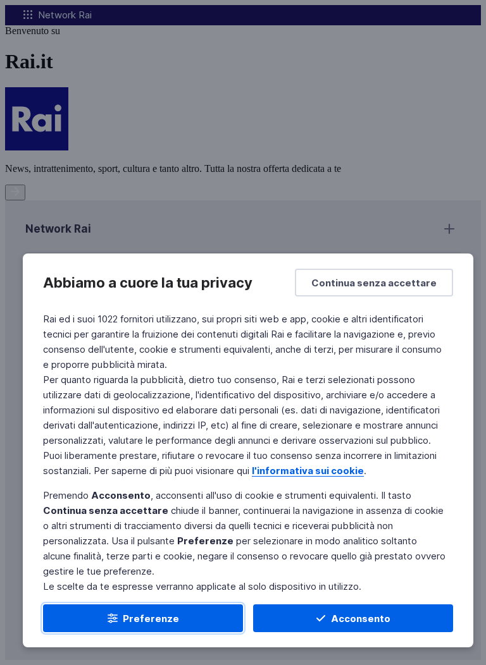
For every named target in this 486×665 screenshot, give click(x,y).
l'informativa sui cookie (308, 471)
